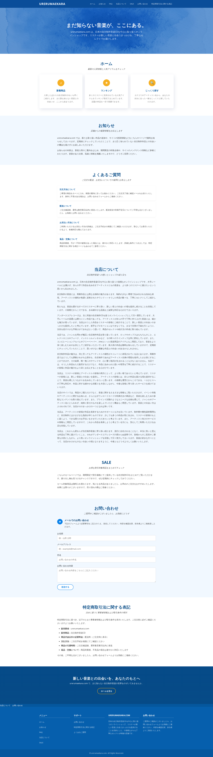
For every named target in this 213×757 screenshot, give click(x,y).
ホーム (92, 4)
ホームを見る (106, 691)
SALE (132, 4)
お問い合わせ (142, 4)
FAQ (110, 4)
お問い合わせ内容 (65, 565)
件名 (59, 555)
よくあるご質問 (80, 732)
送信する (65, 587)
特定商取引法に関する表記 (161, 4)
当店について (121, 4)
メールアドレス (64, 544)
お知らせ (102, 4)
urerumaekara (52, 4)
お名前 (60, 533)
